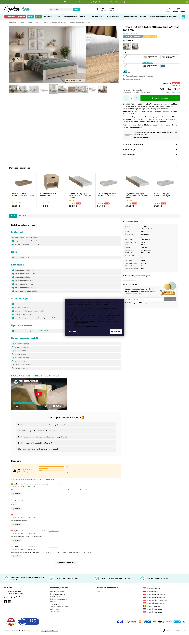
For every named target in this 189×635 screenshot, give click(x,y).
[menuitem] (15, 17)
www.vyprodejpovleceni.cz (156, 594)
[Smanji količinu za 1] (126, 98)
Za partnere (54, 612)
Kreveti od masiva (129, 279)
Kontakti (53, 602)
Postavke (72, 331)
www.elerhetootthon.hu (155, 603)
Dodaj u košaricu (160, 98)
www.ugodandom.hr (154, 588)
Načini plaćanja (55, 596)
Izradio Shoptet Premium (176, 631)
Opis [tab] (13, 216)
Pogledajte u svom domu (76, 80)
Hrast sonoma (145, 239)
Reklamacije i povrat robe (59, 599)
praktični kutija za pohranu (160, 132)
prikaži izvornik (58, 484)
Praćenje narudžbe (57, 591)
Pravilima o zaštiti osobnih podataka (86, 326)
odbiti (76, 324)
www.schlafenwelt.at (154, 612)
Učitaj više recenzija (66, 563)
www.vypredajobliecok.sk (156, 597)
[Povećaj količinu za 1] (136, 98)
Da (141, 237)
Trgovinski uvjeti (56, 604)
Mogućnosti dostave (133, 79)
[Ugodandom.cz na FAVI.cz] (11, 621)
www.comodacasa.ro (154, 606)
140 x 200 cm (144, 234)
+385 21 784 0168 (14, 591)
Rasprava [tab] (22, 216)
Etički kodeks (55, 609)
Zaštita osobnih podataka (59, 607)
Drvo (142, 247)
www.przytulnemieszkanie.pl (157, 600)
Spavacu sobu (145, 252)
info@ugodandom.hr (16, 597)
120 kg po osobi (145, 250)
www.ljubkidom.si (153, 591)
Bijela (142, 231)
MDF (146, 247)
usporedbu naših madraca (143, 76)
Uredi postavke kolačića (49, 631)
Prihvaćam (115, 331)
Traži (77, 9)
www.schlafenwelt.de (154, 609)
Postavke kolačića (81, 322)
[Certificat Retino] (28, 621)
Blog (98, 591)
